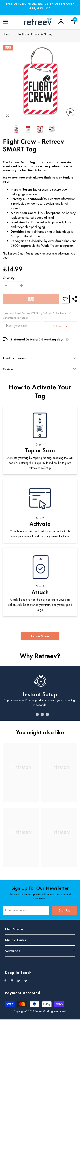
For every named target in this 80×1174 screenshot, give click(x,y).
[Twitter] (26, 981)
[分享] (73, 299)
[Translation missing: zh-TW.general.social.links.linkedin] (19, 981)
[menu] (5, 21)
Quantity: (9, 278)
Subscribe (60, 326)
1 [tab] (32, 714)
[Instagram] (12, 981)
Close (76, 6)
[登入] (60, 21)
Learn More (40, 636)
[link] (21, 794)
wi (74, 21)
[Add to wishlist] (65, 299)
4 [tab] (47, 714)
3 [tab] (42, 714)
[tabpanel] (40, 693)
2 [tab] (37, 714)
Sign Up (64, 910)
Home (6, 34)
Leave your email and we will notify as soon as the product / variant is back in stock (37, 315)
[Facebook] (5, 981)
